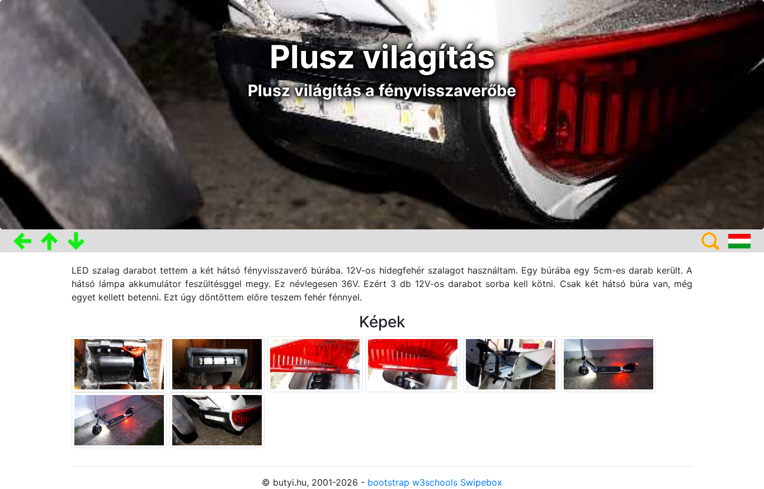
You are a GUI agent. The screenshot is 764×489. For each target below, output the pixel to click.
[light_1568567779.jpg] (120, 419)
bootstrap (388, 482)
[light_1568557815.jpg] (316, 363)
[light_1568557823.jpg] (414, 363)
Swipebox (481, 482)
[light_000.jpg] (120, 363)
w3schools (435, 482)
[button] (22, 241)
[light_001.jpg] (218, 363)
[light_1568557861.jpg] (512, 363)
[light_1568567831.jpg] (217, 419)
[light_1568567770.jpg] (608, 363)
